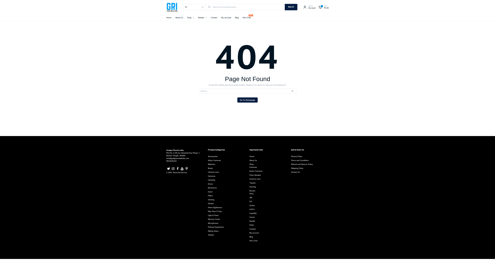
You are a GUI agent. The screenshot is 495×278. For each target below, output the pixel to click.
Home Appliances (215, 207)
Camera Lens (213, 172)
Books (210, 168)
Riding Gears (213, 231)
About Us (179, 17)
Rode (251, 225)
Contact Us (295, 172)
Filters (210, 196)
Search (291, 7)
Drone (210, 184)
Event (210, 192)
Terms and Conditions (300, 160)
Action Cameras (214, 160)
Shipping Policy (297, 168)
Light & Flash (213, 215)
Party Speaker (255, 175)
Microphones (213, 223)
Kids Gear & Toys (215, 211)
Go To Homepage (247, 100)
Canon (252, 217)
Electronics (212, 188)
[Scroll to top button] (489, 272)
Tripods (211, 235)
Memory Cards (214, 219)
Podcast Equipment (216, 227)
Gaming (211, 200)
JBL (251, 198)
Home (168, 17)
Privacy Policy (296, 156)
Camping (211, 180)
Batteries (211, 164)
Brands (201, 17)
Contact (214, 17)
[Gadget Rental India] (172, 7)
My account (226, 17)
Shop (189, 17)
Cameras (211, 176)
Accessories (213, 156)
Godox (252, 205)
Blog (237, 17)
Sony (251, 194)
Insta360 (253, 213)
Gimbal (211, 203)
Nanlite (252, 221)
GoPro (252, 209)
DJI (250, 201)
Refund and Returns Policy (302, 164)
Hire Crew (247, 17)
